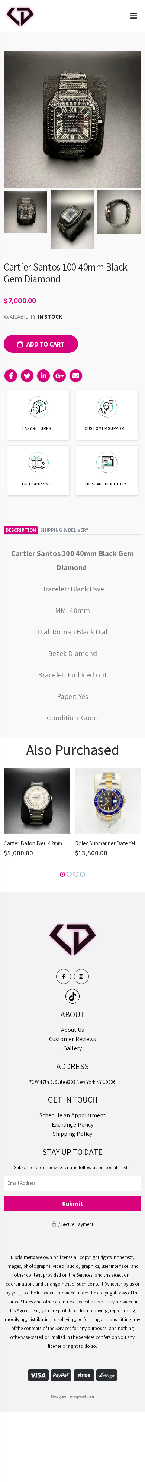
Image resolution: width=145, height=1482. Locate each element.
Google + (59, 376)
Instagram (81, 976)
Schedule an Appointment (72, 1115)
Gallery (72, 1048)
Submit (72, 1203)
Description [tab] (21, 530)
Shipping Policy (73, 1134)
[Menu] (133, 16)
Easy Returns (36, 428)
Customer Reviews (72, 1039)
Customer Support (105, 428)
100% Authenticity (105, 484)
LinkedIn (43, 376)
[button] (62, 874)
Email (76, 376)
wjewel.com (84, 1396)
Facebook (11, 376)
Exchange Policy (72, 1124)
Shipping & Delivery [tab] (64, 530)
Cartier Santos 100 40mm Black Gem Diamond (66, 272)
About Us (72, 1030)
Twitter (27, 376)
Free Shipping (37, 484)
